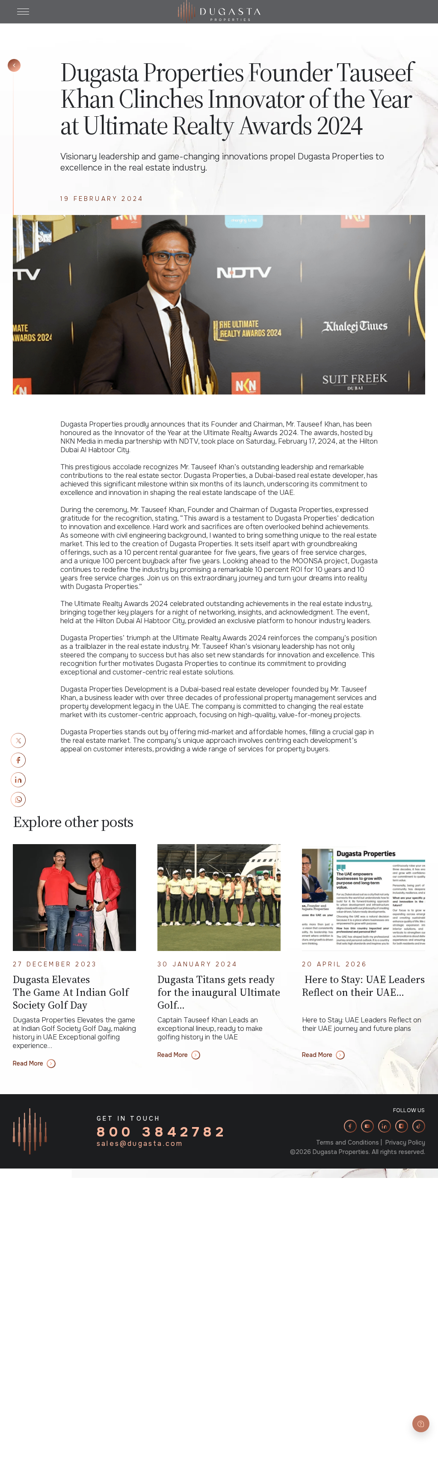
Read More (28, 1063)
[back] (14, 65)
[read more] (74, 897)
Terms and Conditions (347, 1142)
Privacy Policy (405, 1142)
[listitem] (350, 1126)
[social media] (18, 740)
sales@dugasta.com (140, 1143)
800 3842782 (162, 1132)
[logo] (219, 10)
